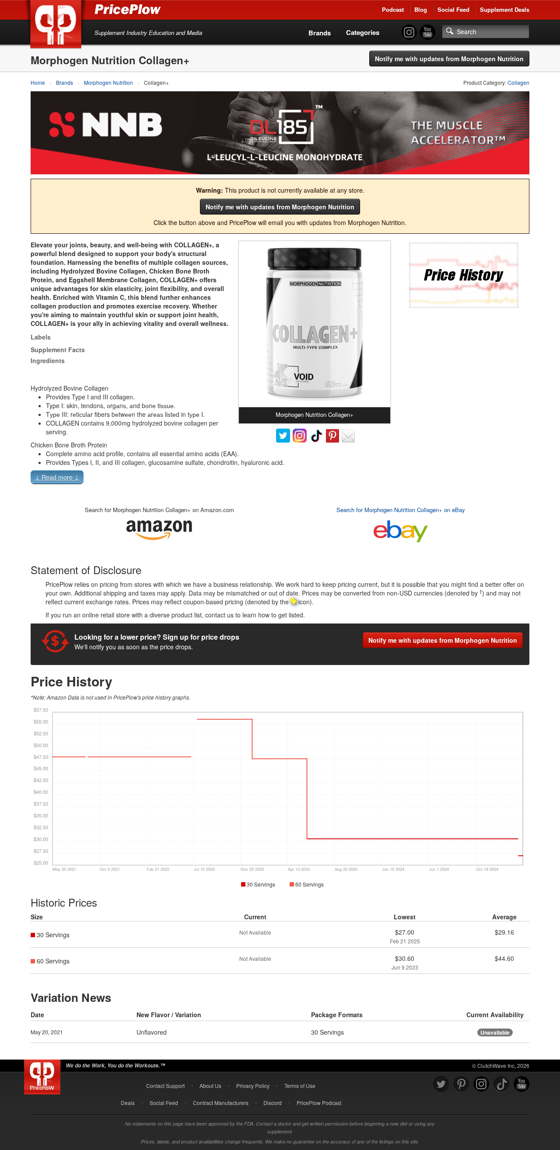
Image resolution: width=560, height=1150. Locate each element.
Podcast (393, 9)
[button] (280, 479)
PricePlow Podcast (319, 1102)
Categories (362, 32)
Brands (319, 33)
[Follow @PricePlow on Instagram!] (409, 32)
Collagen (518, 82)
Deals (128, 1102)
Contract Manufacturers (220, 1102)
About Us (210, 1085)
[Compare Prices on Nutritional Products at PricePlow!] (44, 1075)
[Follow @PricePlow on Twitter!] (441, 1084)
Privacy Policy (253, 1085)
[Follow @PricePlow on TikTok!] (501, 1084)
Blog (420, 9)
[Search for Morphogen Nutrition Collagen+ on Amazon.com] (159, 528)
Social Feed (453, 9)
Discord (272, 1102)
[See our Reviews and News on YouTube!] (521, 1084)
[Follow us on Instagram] (481, 1084)
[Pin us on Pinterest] (461, 1084)
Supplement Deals (504, 9)
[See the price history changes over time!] (463, 274)
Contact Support (165, 1085)
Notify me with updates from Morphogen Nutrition (449, 58)
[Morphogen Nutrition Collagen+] (314, 324)
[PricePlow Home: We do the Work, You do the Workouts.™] (57, 26)
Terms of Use (299, 1085)
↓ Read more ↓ (57, 477)
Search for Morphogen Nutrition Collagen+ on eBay (400, 510)
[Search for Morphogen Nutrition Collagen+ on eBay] (401, 529)
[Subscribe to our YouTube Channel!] (427, 32)
